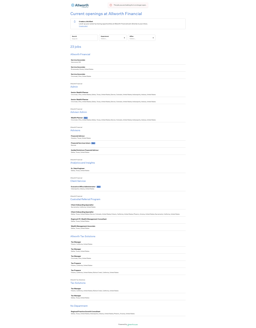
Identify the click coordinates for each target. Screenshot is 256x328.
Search (74, 36)
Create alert (83, 26)
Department (105, 36)
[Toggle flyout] (124, 38)
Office (132, 36)
